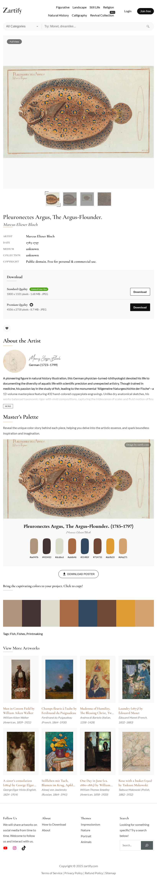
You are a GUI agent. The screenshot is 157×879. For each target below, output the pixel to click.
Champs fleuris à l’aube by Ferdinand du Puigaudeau (59, 711)
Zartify (12, 11)
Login (128, 11)
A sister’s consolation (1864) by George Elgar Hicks (18, 783)
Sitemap (110, 873)
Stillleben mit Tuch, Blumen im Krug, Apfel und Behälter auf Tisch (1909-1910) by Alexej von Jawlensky (59, 783)
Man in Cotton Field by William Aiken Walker (19, 711)
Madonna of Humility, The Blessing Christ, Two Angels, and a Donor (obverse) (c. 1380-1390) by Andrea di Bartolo (96, 711)
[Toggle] (8, 406)
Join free (145, 11)
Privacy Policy (73, 873)
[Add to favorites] (7, 328)
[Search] (148, 26)
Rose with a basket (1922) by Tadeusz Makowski (135, 783)
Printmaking (34, 634)
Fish (13, 634)
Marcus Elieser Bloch (44, 358)
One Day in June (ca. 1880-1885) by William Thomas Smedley (95, 783)
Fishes (21, 634)
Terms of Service (51, 873)
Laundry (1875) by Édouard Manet (131, 711)
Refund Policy (94, 873)
